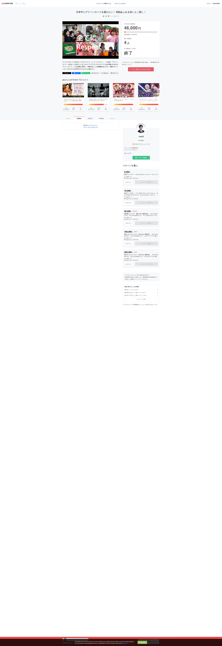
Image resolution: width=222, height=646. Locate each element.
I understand (142, 642)
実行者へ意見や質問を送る (91, 127)
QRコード (115, 73)
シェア (77, 73)
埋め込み (106, 73)
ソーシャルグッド (114, 16)
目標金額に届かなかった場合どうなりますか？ (135, 292)
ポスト (67, 73)
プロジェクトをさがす (120, 3)
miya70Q (128, 153)
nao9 (105, 16)
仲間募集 (101, 118)
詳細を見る (128, 182)
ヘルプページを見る (141, 299)
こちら (141, 304)
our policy (125, 643)
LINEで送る (86, 73)
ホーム (68, 118)
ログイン (209, 3)
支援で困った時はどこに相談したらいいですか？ (135, 295)
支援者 (90, 118)
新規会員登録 (216, 3)
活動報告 (79, 118)
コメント (112, 118)
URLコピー (96, 73)
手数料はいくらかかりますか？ (131, 289)
